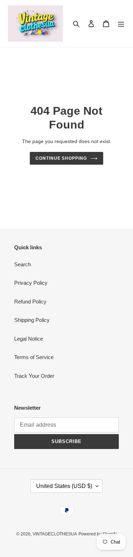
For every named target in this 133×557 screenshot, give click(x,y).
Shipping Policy (32, 320)
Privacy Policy (31, 283)
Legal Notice (28, 339)
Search (22, 264)
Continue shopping (61, 158)
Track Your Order (34, 376)
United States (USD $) (64, 486)
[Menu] (120, 23)
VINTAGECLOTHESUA (55, 534)
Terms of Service (34, 357)
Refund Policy (30, 302)
